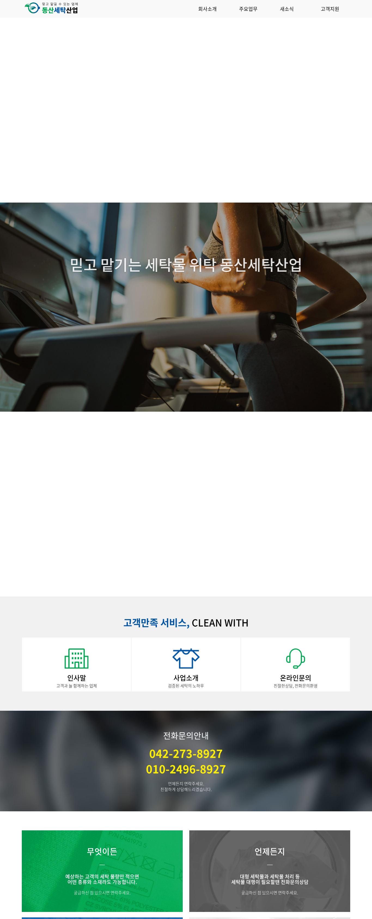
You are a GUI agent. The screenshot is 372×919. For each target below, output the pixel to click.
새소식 (287, 9)
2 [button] (186, 588)
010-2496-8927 (186, 769)
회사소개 (207, 9)
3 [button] (202, 588)
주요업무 (248, 9)
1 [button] (169, 588)
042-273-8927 (186, 753)
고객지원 (330, 9)
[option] (186, 307)
